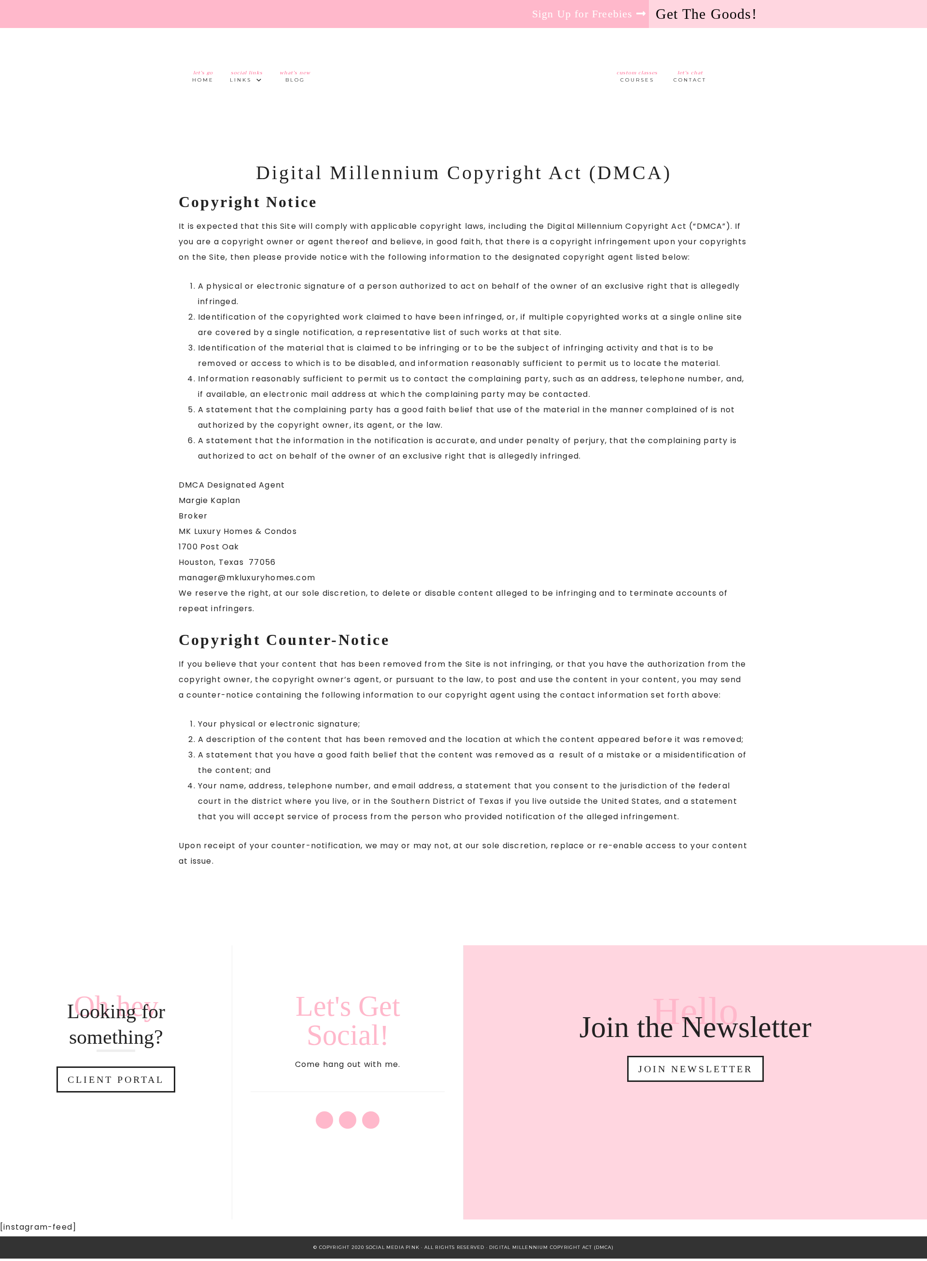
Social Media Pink (463, 70)
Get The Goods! (706, 14)
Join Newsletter (695, 1069)
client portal (116, 1079)
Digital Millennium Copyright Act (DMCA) (551, 1247)
